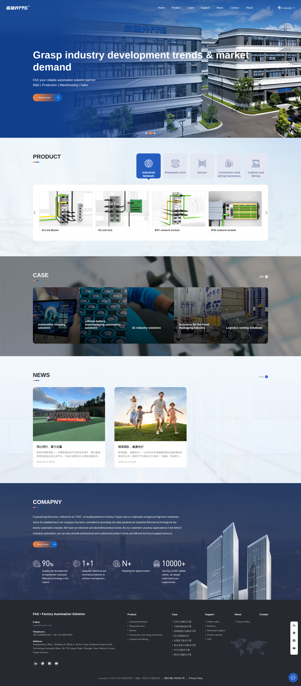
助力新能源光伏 (181, 635)
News (220, 7)
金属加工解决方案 (182, 640)
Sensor (132, 630)
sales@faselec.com (42, 625)
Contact (234, 7)
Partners (211, 626)
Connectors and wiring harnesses (146, 635)
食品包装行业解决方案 (185, 645)
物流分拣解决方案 (182, 654)
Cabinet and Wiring (138, 639)
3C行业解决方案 (182, 650)
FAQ (209, 639)
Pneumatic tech (137, 626)
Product (176, 7)
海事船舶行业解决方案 (185, 631)
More (261, 376)
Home (161, 7)
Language (287, 8)
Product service (214, 635)
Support (205, 7)
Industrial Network (138, 621)
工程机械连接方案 (182, 626)
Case (191, 7)
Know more (44, 97)
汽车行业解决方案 (182, 621)
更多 (261, 276)
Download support (216, 630)
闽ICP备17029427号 (174, 678)
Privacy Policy (243, 621)
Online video (213, 621)
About (249, 7)
